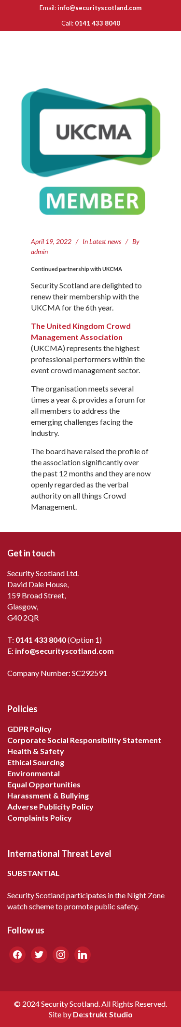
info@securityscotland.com (99, 8)
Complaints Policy (39, 817)
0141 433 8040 (97, 23)
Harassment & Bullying (48, 795)
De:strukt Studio (103, 1014)
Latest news (105, 241)
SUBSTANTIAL (33, 873)
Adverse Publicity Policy (50, 806)
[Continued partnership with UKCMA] (90, 151)
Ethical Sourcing (35, 762)
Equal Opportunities (44, 784)
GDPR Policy (29, 728)
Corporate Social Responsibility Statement (84, 739)
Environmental (33, 773)
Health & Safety (35, 751)
